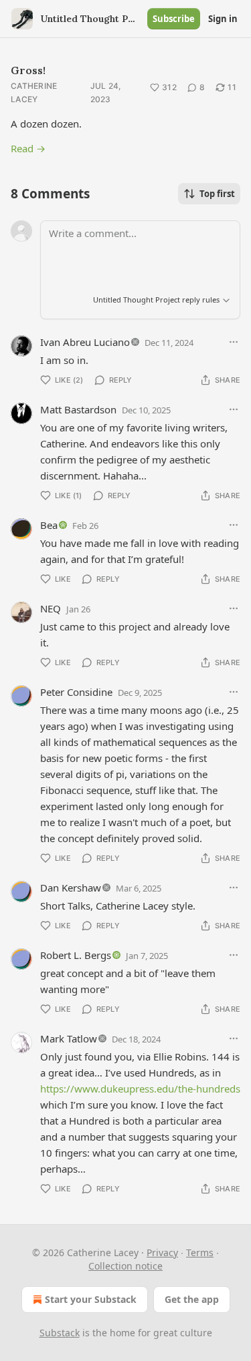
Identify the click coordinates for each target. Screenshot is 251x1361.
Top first (217, 194)
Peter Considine (76, 692)
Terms (200, 1252)
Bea (49, 525)
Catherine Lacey (34, 92)
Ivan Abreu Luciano (85, 342)
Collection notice (125, 1265)
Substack (59, 1332)
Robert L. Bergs (75, 955)
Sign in (223, 19)
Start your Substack (91, 1299)
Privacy (162, 1252)
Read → (28, 148)
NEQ (50, 608)
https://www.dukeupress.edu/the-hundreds (140, 1088)
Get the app (192, 1299)
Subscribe (174, 19)
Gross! (28, 70)
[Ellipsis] (233, 342)
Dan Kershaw (70, 887)
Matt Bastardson (78, 409)
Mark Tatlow (68, 1038)
